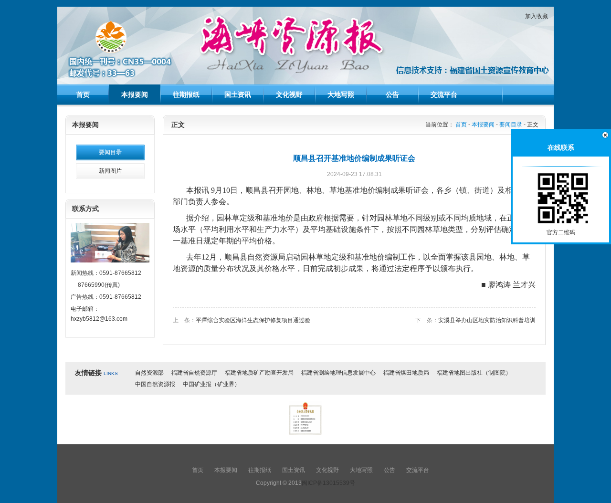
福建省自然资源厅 (194, 372)
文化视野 (289, 94)
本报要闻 (134, 94)
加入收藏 (536, 16)
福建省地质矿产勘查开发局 (259, 372)
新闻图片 (110, 171)
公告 (392, 94)
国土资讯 (237, 94)
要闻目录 (110, 152)
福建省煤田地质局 (406, 372)
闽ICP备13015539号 (328, 483)
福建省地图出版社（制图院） (474, 372)
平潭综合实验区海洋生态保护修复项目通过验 (253, 320)
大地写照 (340, 94)
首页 (83, 94)
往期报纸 (186, 94)
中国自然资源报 (155, 384)
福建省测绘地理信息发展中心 (338, 372)
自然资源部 (149, 372)
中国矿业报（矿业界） (211, 384)
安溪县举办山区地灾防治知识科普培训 (487, 320)
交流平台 (444, 94)
